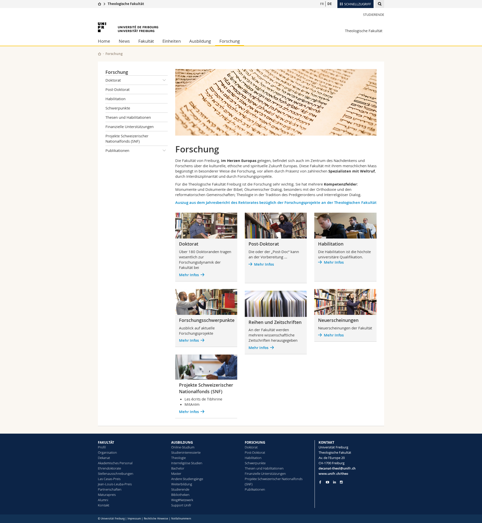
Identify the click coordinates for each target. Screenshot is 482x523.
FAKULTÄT (106, 442)
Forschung (229, 41)
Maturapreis (107, 494)
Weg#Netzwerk (182, 500)
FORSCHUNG (255, 442)
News (124, 41)
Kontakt (103, 505)
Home (104, 41)
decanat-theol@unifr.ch (337, 468)
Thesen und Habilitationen (128, 117)
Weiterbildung (181, 484)
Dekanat (104, 457)
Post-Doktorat (117, 89)
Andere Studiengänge (187, 479)
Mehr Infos (189, 340)
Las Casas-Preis (109, 479)
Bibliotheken (180, 494)
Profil (102, 447)
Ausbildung (200, 41)
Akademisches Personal (115, 463)
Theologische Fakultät (126, 4)
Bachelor (177, 468)
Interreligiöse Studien (186, 463)
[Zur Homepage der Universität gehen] (128, 27)
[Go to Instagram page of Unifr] (341, 482)
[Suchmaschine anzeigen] (379, 4)
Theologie (178, 457)
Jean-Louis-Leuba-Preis (115, 484)
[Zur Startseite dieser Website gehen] (99, 53)
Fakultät (146, 41)
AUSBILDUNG (182, 442)
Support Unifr (181, 505)
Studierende (373, 14)
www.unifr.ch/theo (333, 473)
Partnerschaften (110, 489)
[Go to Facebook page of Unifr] (320, 482)
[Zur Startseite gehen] (99, 4)
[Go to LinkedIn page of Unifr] (334, 482)
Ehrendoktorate (109, 468)
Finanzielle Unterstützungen (129, 126)
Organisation (107, 452)
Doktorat (113, 80)
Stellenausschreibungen (115, 473)
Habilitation (115, 98)
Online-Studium (182, 447)
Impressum (134, 518)
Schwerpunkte (117, 107)
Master (176, 473)
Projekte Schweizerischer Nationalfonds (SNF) (126, 138)
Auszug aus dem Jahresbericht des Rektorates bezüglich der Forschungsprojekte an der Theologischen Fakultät (276, 202)
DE (329, 4)
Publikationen (117, 150)
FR (322, 4)
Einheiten (171, 41)
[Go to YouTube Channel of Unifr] (327, 482)
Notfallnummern (181, 518)
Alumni (103, 500)
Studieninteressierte (186, 452)
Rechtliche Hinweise (156, 518)
